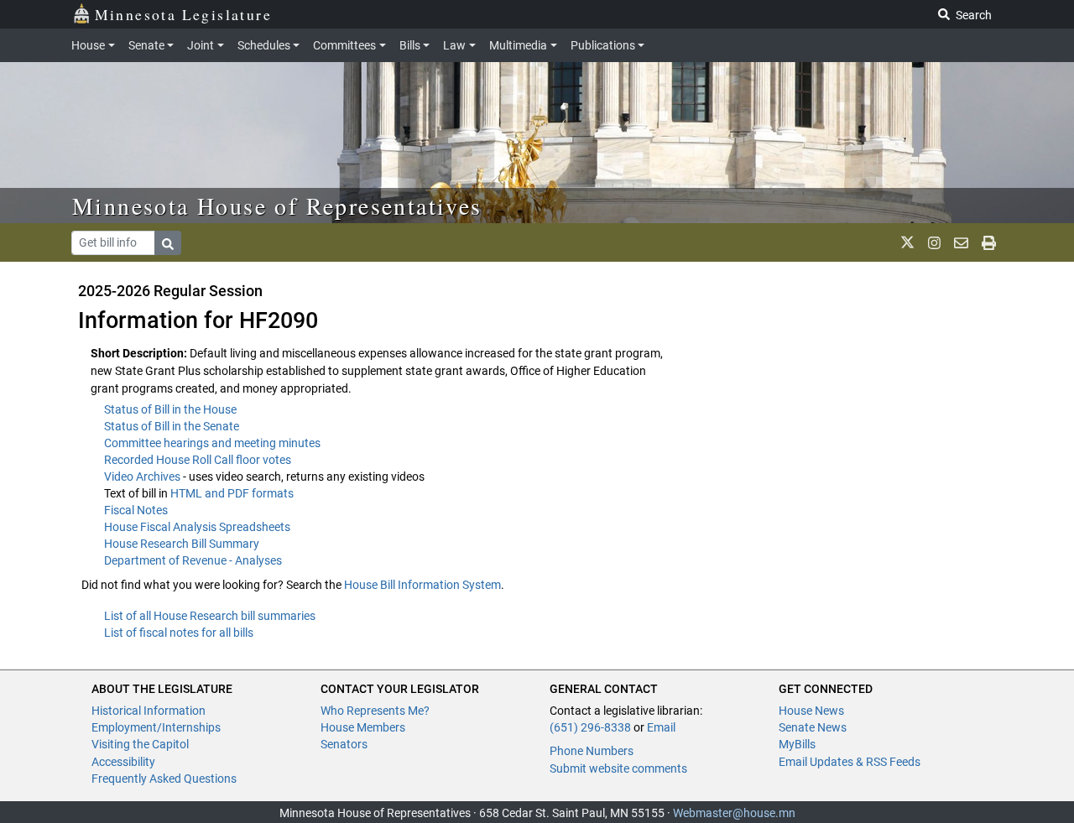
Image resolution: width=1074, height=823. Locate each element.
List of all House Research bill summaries (209, 615)
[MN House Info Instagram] (934, 242)
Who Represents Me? (375, 710)
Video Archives (143, 476)
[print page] (989, 242)
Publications (603, 45)
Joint (200, 45)
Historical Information (148, 710)
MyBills (797, 744)
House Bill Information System (422, 584)
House (88, 45)
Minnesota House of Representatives (277, 205)
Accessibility (123, 761)
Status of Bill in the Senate (171, 426)
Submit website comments (618, 768)
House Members (363, 727)
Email (661, 727)
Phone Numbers (591, 751)
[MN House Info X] (907, 242)
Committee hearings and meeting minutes (212, 443)
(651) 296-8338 (590, 727)
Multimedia (518, 45)
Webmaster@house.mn (734, 813)
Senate (146, 45)
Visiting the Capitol (140, 744)
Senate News (813, 727)
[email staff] (961, 242)
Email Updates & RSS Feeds (849, 761)
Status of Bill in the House (170, 409)
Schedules (263, 45)
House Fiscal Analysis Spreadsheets (197, 527)
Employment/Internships (156, 727)
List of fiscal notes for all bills (178, 632)
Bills (409, 45)
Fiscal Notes (136, 510)
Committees (344, 45)
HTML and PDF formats (232, 493)
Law (454, 45)
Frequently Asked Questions (164, 778)
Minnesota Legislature (183, 14)
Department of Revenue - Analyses (193, 560)
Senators (344, 744)
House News (811, 710)
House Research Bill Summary (181, 543)
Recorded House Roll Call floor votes (197, 459)
